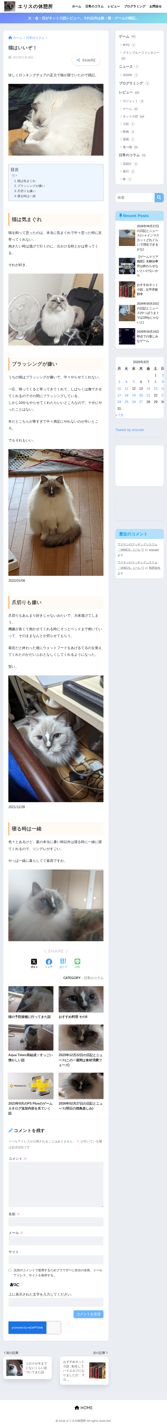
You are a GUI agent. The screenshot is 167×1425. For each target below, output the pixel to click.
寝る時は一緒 (26, 196)
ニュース (128, 66)
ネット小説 (133, 116)
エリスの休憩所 (34, 6)
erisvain (154, 549)
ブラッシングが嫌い (31, 186)
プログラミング (134, 6)
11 (126, 389)
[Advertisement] (139, 465)
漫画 (128, 139)
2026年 (130, 75)
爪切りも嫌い (26, 191)
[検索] (159, 197)
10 (119, 389)
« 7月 (119, 415)
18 (126, 395)
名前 (14, 1214)
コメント (18, 1159)
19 (134, 395)
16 (163, 389)
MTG (128, 45)
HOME (86, 1407)
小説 (128, 124)
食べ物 (130, 147)
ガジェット (133, 101)
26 (134, 402)
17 (119, 395)
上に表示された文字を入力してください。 (41, 1294)
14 (148, 389)
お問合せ (155, 6)
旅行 (128, 171)
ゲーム (127, 36)
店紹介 (130, 163)
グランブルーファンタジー (140, 55)
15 (155, 389)
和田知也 (154, 567)
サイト (14, 1252)
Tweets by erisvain (129, 430)
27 (141, 402)
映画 (128, 131)
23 (163, 395)
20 (141, 395)
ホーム (76, 6)
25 (126, 402)
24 (119, 402)
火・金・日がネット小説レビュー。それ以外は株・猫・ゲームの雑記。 (83, 18)
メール (16, 1233)
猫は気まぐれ (26, 181)
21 (148, 395)
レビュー (114, 6)
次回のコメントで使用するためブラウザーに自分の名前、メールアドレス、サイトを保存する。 (58, 1272)
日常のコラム (94, 6)
